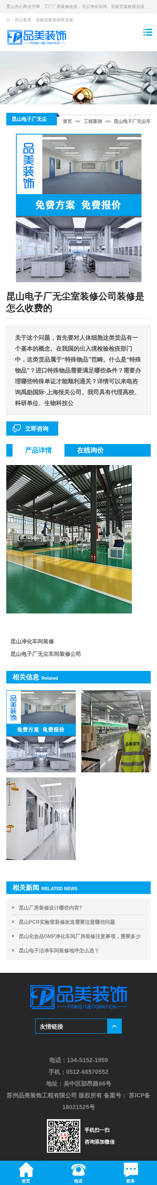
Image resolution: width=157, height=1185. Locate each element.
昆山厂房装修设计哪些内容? (50, 908)
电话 (78, 1181)
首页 (67, 121)
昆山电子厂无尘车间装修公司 (45, 654)
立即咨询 (37, 428)
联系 (130, 1181)
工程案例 (93, 121)
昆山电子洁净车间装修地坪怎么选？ (59, 951)
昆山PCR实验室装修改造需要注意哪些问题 (67, 922)
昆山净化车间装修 (32, 641)
